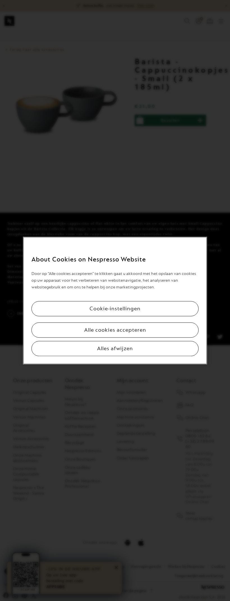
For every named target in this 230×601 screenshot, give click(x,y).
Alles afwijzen (115, 348)
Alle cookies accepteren (115, 330)
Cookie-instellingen (115, 308)
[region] (115, 300)
